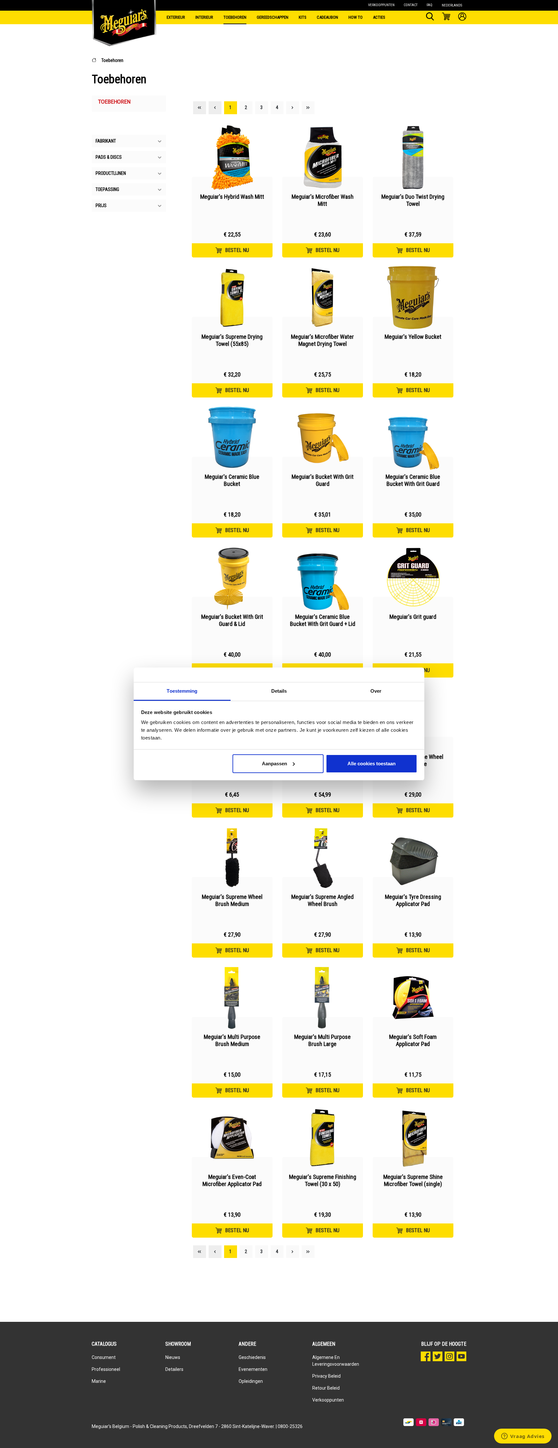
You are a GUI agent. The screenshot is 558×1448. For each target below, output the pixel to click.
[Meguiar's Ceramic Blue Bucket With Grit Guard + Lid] (322, 577)
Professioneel (106, 1369)
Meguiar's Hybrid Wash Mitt (232, 196)
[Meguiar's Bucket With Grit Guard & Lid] (232, 577)
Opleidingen (251, 1381)
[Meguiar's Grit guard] (413, 577)
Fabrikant (106, 141)
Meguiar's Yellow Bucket (413, 336)
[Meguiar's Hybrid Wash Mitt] (232, 157)
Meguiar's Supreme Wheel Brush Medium (232, 900)
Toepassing (107, 189)
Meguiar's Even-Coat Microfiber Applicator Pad (232, 1180)
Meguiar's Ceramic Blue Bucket (232, 480)
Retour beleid (326, 1388)
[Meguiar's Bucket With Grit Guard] (322, 437)
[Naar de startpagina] (124, 16)
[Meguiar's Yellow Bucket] (413, 297)
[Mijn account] (462, 17)
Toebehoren (112, 60)
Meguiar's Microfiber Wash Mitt (323, 200)
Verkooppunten (328, 1400)
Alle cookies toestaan (371, 763)
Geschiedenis (252, 1357)
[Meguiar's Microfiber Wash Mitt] (322, 157)
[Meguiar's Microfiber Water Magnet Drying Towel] (322, 297)
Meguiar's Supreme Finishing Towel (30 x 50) (322, 1180)
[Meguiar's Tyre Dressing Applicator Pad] (413, 857)
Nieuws (172, 1357)
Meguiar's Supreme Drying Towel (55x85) (232, 340)
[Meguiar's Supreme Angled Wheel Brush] (322, 857)
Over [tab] (375, 691)
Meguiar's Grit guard (412, 616)
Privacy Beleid (326, 1376)
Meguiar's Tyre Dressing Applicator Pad (413, 900)
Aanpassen (274, 763)
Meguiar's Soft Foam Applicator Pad (413, 1040)
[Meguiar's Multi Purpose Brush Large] (322, 997)
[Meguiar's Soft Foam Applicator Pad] (413, 997)
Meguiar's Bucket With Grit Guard (323, 480)
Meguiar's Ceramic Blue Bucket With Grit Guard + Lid (322, 620)
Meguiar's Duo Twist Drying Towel (412, 200)
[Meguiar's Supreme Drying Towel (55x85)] (232, 297)
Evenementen (253, 1369)
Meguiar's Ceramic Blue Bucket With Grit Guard (413, 480)
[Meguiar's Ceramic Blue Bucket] (232, 437)
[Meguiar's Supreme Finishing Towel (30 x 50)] (322, 1137)
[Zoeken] (430, 17)
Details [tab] (279, 691)
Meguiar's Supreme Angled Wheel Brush (322, 900)
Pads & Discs (109, 157)
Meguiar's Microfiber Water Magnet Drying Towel (322, 340)
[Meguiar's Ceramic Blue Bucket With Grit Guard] (413, 437)
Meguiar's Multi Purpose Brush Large (322, 1040)
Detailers (174, 1369)
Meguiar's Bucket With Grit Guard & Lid (232, 620)
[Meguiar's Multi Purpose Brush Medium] (232, 997)
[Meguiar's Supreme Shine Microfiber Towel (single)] (413, 1137)
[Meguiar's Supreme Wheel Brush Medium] (232, 857)
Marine (99, 1381)
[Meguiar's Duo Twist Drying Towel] (413, 157)
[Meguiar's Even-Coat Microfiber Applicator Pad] (232, 1137)
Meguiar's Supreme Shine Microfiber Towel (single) (413, 1180)
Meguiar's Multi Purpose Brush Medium (232, 1040)
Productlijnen (111, 173)
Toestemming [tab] (182, 691)
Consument (104, 1357)
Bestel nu (237, 250)
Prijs (101, 205)
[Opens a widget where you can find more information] (523, 1437)
